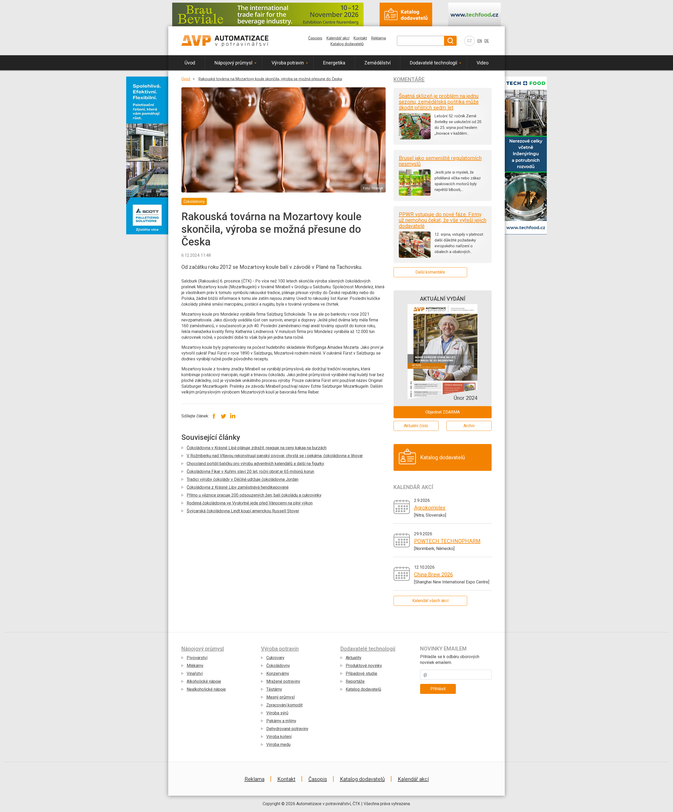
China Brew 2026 (433, 574)
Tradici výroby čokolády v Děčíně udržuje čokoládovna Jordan (242, 479)
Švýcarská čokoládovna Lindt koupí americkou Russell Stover (243, 510)
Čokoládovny (278, 665)
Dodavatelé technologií (433, 62)
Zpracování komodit (284, 705)
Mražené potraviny (283, 681)
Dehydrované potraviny (287, 728)
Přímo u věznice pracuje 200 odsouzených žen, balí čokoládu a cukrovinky (254, 495)
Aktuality (353, 657)
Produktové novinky (364, 665)
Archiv (469, 425)
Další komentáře (430, 272)
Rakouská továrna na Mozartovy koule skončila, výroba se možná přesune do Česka (270, 79)
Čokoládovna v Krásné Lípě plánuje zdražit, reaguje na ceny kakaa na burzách (257, 447)
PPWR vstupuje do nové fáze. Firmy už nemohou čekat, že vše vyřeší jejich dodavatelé (442, 220)
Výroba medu (278, 744)
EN (479, 41)
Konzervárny (277, 673)
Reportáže (355, 681)
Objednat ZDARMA (442, 412)
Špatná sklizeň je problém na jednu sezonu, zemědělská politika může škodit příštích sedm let (439, 101)
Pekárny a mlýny (281, 720)
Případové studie (361, 673)
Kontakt (360, 38)
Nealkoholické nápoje (206, 689)
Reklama (378, 38)
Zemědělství (377, 62)
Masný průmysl (280, 697)
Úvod (190, 62)
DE (487, 41)
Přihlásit (438, 688)
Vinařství (195, 673)
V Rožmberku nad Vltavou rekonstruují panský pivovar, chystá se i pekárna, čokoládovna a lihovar (275, 455)
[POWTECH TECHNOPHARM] (402, 539)
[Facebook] (214, 415)
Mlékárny (195, 665)
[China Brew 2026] (402, 573)
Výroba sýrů (277, 712)
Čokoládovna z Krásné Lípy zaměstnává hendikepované (238, 487)
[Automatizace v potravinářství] (225, 41)
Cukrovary (275, 657)
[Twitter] (223, 415)
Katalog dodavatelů (347, 44)
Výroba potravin (288, 62)
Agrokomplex (429, 508)
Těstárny (274, 689)
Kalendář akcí (338, 38)
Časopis (315, 38)
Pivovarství (197, 657)
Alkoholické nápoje (204, 681)
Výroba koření (279, 736)
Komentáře (409, 79)
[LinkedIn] (232, 415)
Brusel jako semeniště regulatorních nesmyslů (440, 161)
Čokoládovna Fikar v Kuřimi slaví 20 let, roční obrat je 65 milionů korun (250, 471)
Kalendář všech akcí (430, 600)
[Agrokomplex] (402, 506)
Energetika (334, 62)
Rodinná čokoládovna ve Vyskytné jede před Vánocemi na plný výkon (250, 503)
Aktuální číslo (416, 425)
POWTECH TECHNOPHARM (447, 541)
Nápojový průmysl (233, 62)
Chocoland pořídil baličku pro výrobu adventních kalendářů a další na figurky (255, 463)
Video (482, 62)
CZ (469, 41)
